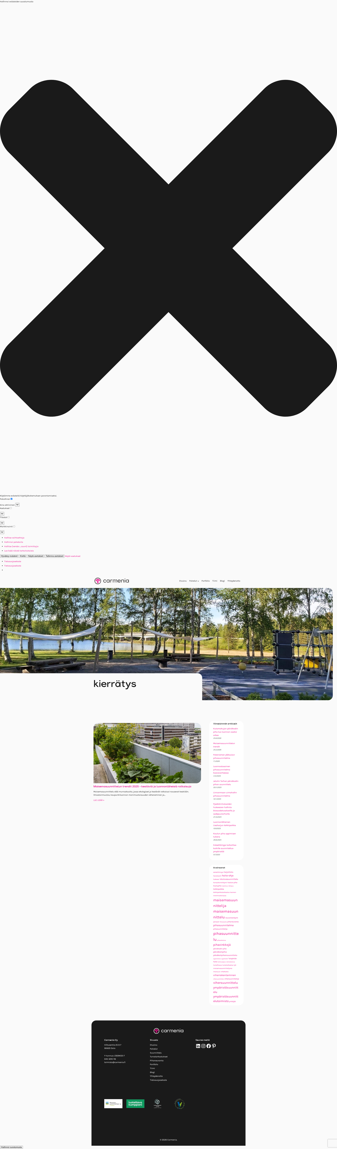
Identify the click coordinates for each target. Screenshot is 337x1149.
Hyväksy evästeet (9, 556)
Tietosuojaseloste (12, 561)
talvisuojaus (222, 962)
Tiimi (214, 581)
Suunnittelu (156, 1053)
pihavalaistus (221, 940)
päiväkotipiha (220, 952)
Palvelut (193, 581)
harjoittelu (228, 872)
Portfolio (206, 581)
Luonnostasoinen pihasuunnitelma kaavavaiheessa (221, 769)
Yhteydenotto (233, 581)
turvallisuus (217, 965)
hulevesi (216, 879)
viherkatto (225, 972)
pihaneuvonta (233, 922)
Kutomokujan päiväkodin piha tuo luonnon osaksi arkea (225, 731)
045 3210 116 (110, 1059)
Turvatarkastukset (159, 1056)
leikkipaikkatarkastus (221, 892)
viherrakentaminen (224, 975)
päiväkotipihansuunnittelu (225, 955)
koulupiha (217, 886)
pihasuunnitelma (223, 925)
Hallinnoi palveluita (13, 542)
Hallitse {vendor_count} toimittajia (21, 546)
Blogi (222, 581)
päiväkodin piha (220, 949)
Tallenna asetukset (54, 556)
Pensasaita (223, 922)
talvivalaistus (230, 962)
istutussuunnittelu (229, 879)
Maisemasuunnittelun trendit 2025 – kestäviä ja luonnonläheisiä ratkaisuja (142, 786)
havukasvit (217, 876)
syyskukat (224, 959)
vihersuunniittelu (218, 979)
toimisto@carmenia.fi (114, 1062)
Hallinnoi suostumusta (11, 1147)
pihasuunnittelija (220, 929)
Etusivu (183, 581)
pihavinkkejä (222, 945)
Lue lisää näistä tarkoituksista (19, 550)
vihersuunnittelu (225, 983)
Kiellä (23, 556)
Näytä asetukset (35, 556)
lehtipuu (231, 886)
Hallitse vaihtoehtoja (14, 537)
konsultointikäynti (220, 882)
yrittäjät (232, 1001)
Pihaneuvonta (156, 1060)
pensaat (216, 922)
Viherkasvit (216, 972)
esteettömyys (218, 872)
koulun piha (232, 882)
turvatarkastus (227, 965)
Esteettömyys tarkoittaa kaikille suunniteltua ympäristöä (224, 848)
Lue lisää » (98, 800)
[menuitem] (183, 581)
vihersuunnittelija (231, 979)
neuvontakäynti (231, 918)
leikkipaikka (218, 889)
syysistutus (217, 959)
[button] (168, 248)
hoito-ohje (228, 875)
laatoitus (225, 886)
